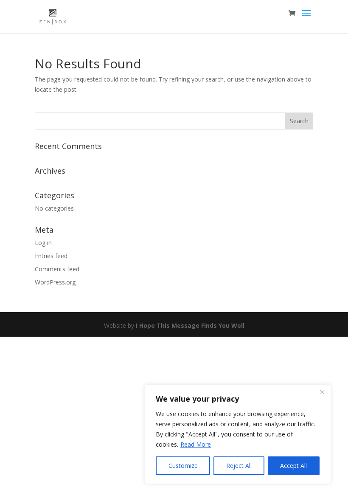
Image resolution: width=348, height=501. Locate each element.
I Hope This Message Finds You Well (190, 325)
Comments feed (57, 269)
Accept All (293, 466)
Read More (195, 444)
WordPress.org (55, 282)
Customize (183, 466)
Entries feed (51, 256)
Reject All (239, 466)
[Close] (322, 392)
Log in (43, 243)
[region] (237, 434)
